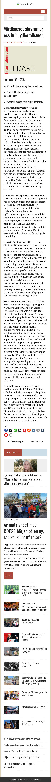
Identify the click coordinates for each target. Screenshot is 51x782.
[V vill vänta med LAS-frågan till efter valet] (11, 727)
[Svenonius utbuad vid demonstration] (11, 625)
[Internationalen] (25, 4)
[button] (6, 430)
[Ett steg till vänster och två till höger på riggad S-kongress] (11, 640)
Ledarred (18, 42)
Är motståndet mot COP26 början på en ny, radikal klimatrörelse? (24, 531)
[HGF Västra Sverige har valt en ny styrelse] (11, 654)
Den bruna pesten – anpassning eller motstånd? (23, 745)
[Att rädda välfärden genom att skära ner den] (11, 698)
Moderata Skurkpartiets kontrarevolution (20, 751)
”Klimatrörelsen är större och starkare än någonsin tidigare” (34, 608)
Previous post (18, 441)
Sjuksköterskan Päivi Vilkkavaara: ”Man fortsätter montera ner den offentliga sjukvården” (22, 479)
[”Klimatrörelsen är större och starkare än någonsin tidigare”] (11, 609)
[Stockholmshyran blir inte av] (11, 712)
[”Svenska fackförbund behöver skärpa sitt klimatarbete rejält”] (11, 592)
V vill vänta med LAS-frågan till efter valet (33, 723)
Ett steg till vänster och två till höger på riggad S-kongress (33, 637)
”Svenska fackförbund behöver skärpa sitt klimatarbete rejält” (34, 592)
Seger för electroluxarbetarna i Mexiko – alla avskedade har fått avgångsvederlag (34, 680)
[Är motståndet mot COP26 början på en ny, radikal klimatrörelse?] (25, 516)
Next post (35, 441)
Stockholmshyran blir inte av (33, 706)
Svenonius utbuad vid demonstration (30, 621)
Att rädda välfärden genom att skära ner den (34, 694)
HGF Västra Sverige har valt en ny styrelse (34, 650)
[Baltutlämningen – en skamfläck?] (11, 669)
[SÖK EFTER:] (25, 17)
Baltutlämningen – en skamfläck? (30, 665)
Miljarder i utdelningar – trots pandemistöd (22, 757)
